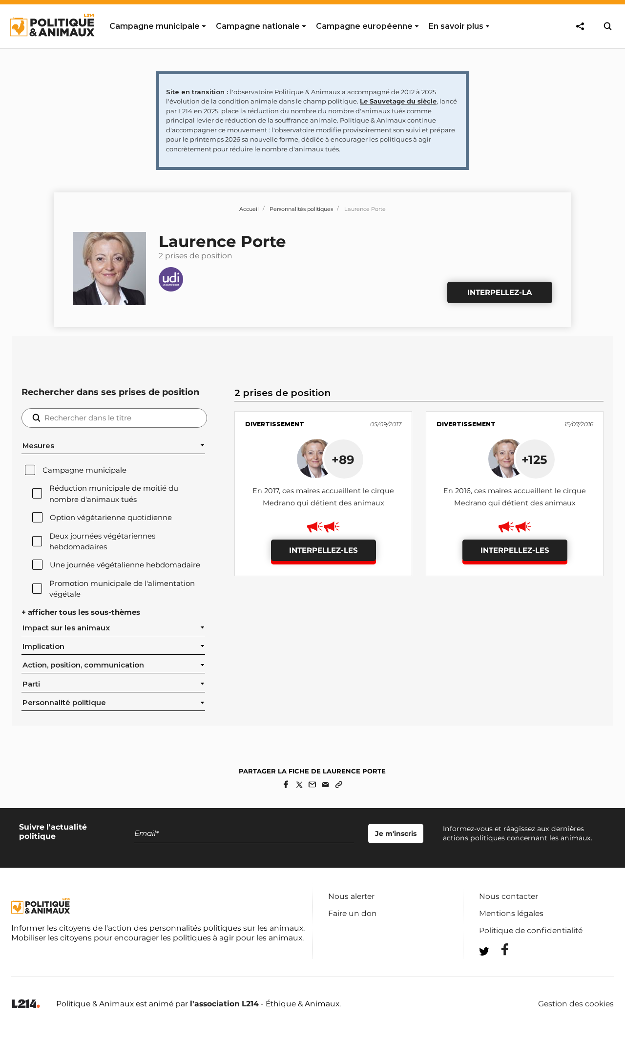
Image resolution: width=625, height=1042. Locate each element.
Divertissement (274, 424)
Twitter (498, 969)
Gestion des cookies (576, 1004)
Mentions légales (511, 913)
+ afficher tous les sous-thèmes (80, 612)
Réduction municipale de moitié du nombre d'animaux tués (113, 493)
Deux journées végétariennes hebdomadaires (102, 541)
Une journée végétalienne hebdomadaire (125, 565)
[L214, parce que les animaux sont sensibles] (26, 1004)
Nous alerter (351, 896)
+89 (343, 459)
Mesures (38, 445)
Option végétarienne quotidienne (111, 517)
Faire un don (352, 913)
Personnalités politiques (301, 209)
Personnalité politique (64, 702)
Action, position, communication (83, 665)
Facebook (498, 949)
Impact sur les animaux (66, 628)
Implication (43, 646)
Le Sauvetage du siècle (398, 101)
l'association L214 (224, 1003)
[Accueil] (51, 45)
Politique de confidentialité (531, 930)
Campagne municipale (84, 470)
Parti (31, 684)
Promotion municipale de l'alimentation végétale (122, 589)
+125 (534, 459)
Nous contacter (508, 896)
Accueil (249, 209)
